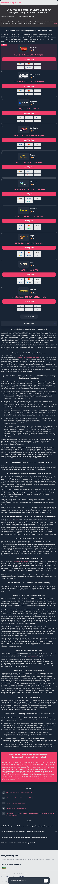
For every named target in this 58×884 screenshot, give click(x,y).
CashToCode (24, 561)
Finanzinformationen (32, 657)
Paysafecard (15, 561)
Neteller (11, 519)
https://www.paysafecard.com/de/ (15, 803)
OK (46, 880)
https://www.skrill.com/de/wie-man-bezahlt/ (18, 798)
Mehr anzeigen (29, 316)
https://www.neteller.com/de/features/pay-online (19, 793)
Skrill (17, 519)
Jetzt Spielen (29, 59)
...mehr (55, 23)
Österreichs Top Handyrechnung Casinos (28, 357)
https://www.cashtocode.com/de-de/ (16, 808)
